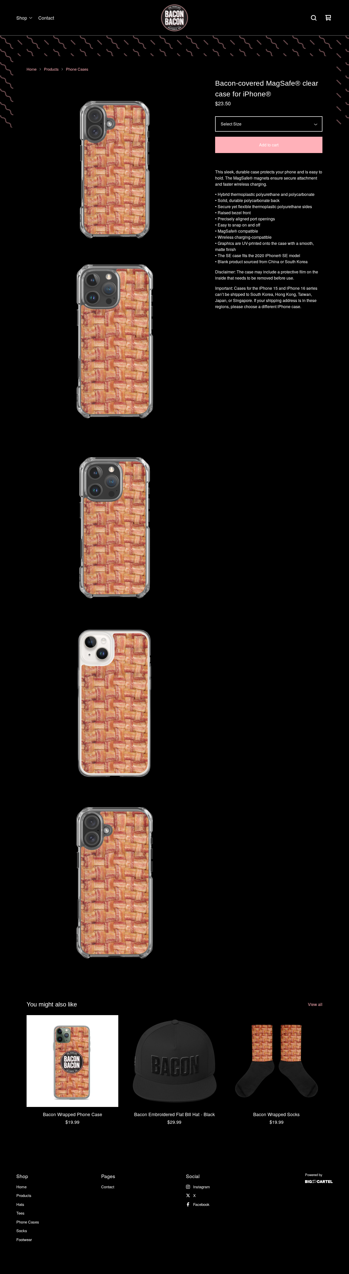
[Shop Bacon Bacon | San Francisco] (174, 18)
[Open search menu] (313, 17)
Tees (20, 1213)
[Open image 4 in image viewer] (115, 706)
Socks (21, 1230)
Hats (20, 1204)
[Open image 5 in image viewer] (115, 886)
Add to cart (268, 145)
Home (32, 69)
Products (51, 69)
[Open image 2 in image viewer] (115, 346)
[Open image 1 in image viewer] (115, 166)
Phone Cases (77, 69)
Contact (46, 17)
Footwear (24, 1239)
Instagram (201, 1186)
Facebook (201, 1204)
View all (315, 1004)
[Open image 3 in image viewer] (115, 526)
